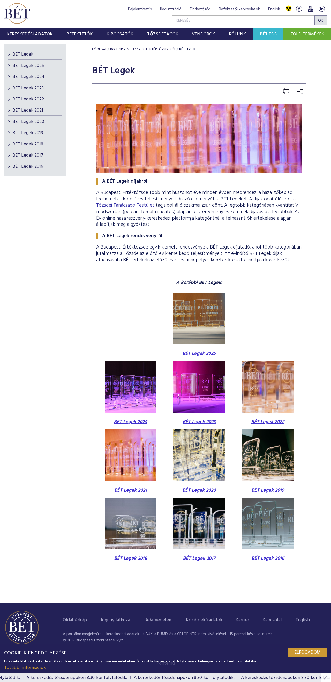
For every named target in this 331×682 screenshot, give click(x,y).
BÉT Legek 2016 (27, 166)
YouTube (310, 8)
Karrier (242, 620)
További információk (25, 668)
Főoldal (99, 49)
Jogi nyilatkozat (116, 620)
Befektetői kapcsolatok (239, 9)
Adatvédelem (158, 620)
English (274, 9)
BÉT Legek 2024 (28, 77)
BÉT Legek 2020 (28, 122)
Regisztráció (171, 9)
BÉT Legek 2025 (28, 65)
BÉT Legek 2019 (27, 133)
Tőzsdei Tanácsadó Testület (125, 205)
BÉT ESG (268, 34)
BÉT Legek (22, 54)
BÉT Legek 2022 (28, 99)
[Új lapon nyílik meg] (130, 480)
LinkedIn (322, 8)
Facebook (299, 8)
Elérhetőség (200, 9)
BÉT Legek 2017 (27, 155)
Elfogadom (307, 652)
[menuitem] (30, 34)
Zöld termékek (307, 34)
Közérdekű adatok (204, 620)
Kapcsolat (272, 620)
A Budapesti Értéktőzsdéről (151, 49)
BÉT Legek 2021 (27, 110)
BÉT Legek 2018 (27, 144)
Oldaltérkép (75, 620)
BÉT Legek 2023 (28, 88)
